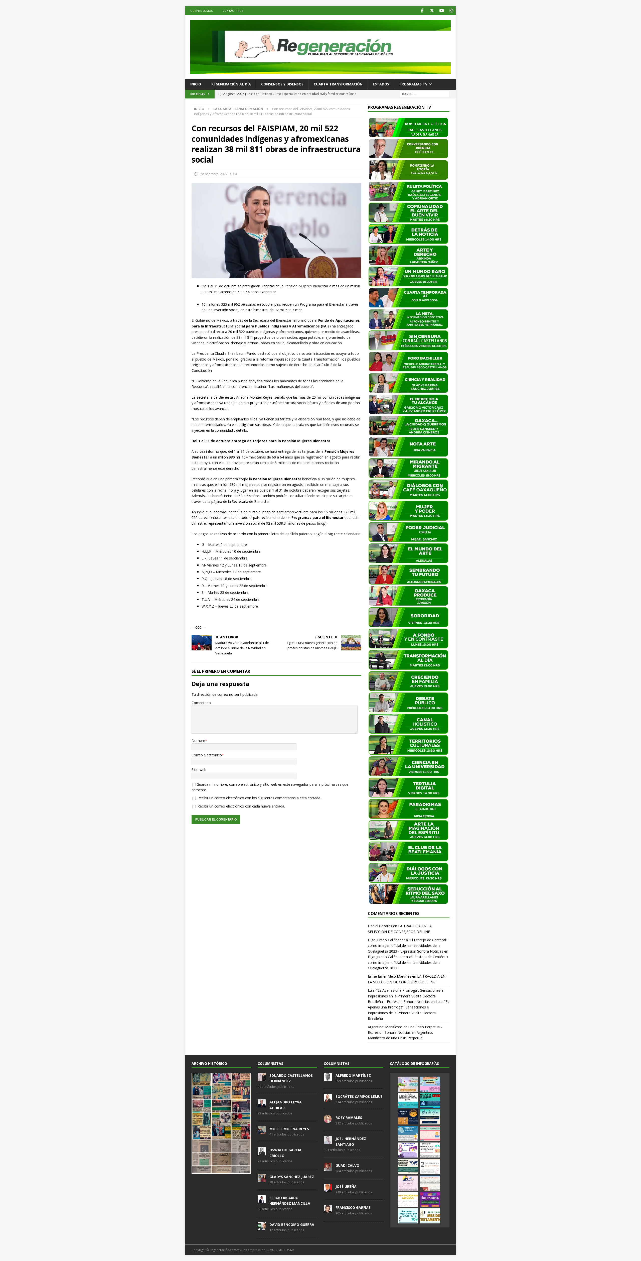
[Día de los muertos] (430, 1199)
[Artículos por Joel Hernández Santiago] (328, 1141)
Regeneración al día (231, 84)
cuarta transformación (338, 84)
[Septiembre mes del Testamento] (430, 1215)
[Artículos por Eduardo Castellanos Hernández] (262, 1078)
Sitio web (199, 769)
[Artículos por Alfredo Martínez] (328, 1078)
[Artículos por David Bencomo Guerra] (262, 1227)
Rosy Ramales (349, 1117)
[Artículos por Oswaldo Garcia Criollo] (262, 1152)
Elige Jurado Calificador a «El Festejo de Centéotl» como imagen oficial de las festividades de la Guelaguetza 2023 (408, 962)
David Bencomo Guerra (291, 1224)
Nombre (198, 740)
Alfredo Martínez (353, 1075)
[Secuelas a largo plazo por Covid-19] (408, 1215)
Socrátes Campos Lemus (359, 1096)
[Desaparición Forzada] (430, 1183)
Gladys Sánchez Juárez (291, 1176)
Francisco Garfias (353, 1207)
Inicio (195, 84)
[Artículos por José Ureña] (328, 1189)
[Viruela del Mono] (408, 1116)
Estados (381, 84)
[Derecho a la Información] (430, 1133)
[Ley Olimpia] (408, 1183)
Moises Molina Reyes (289, 1128)
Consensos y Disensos (282, 84)
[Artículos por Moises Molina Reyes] (262, 1131)
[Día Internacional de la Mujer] (408, 1150)
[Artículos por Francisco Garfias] (328, 1210)
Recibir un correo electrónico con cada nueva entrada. (241, 806)
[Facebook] (422, 10)
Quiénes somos (201, 11)
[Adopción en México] (408, 1199)
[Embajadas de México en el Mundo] (408, 1166)
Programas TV (413, 84)
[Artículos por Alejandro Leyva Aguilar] (262, 1105)
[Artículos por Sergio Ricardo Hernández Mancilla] (262, 1200)
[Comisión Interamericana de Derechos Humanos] (408, 1100)
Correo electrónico (207, 755)
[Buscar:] (424, 93)
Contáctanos (233, 11)
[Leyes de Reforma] (408, 1084)
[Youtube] (441, 10)
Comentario (201, 702)
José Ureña (346, 1186)
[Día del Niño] (430, 1116)
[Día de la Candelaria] (430, 1166)
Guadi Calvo (347, 1165)
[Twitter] (431, 10)
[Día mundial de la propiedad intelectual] (408, 1133)
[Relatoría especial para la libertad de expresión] (430, 1084)
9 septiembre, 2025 (213, 174)
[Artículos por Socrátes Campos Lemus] (328, 1099)
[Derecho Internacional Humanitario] (430, 1150)
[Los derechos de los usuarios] (430, 1100)
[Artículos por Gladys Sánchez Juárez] (262, 1179)
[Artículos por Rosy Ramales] (328, 1120)
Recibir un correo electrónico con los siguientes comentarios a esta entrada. (259, 797)
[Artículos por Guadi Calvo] (328, 1168)
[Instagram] (451, 10)
